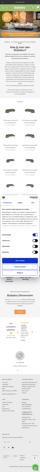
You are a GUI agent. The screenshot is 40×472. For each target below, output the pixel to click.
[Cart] (37, 8)
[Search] (6, 8)
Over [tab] (32, 202)
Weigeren (20, 273)
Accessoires (5, 404)
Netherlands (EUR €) (6, 456)
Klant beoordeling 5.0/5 (8, 394)
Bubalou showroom (15, 299)
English (15, 456)
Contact (24, 393)
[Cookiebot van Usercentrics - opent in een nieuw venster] (30, 197)
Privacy (22, 460)
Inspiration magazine (8, 386)
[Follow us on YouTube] (13, 448)
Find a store (25, 391)
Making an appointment (28, 386)
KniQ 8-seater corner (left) (10, 170)
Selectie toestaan (20, 267)
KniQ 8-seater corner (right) (29, 170)
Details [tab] (20, 202)
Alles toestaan (20, 260)
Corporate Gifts (26, 388)
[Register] (30, 442)
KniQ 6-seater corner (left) (10, 120)
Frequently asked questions (29, 382)
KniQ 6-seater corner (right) (29, 120)
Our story (5, 382)
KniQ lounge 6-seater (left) (10, 145)
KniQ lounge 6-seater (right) (29, 145)
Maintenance (5, 409)
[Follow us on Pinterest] (8, 448)
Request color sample (8, 411)
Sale (3, 406)
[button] (18, 332)
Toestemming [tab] (7, 202)
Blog (3, 388)
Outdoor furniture (7, 402)
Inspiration (5, 384)
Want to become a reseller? (9, 391)
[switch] (35, 240)
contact (20, 312)
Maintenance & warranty (29, 384)
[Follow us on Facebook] (4, 448)
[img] (11, 335)
